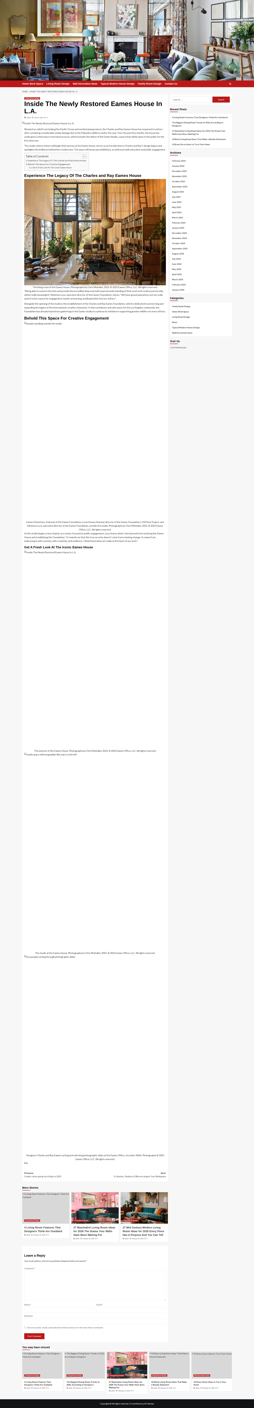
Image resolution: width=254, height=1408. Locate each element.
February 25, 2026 (88, 1238)
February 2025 (179, 223)
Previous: (42, 1175)
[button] (230, 84)
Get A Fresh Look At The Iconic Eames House (52, 167)
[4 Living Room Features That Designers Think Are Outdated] (45, 1208)
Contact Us (171, 83)
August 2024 (178, 253)
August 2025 (178, 192)
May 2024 (176, 269)
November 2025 (179, 176)
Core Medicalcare (178, 347)
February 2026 (179, 161)
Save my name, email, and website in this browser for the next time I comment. (65, 1327)
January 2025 (178, 228)
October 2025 (178, 181)
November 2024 (179, 238)
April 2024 (177, 274)
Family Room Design (149, 83)
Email (99, 1304)
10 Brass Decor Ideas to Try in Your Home (191, 144)
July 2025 (176, 197)
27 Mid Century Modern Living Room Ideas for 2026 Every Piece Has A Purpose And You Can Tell (143, 1231)
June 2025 (177, 202)
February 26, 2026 (39, 1235)
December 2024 (179, 233)
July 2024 (176, 259)
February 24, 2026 (138, 1238)
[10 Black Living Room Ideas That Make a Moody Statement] (169, 1365)
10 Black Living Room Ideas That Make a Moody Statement (199, 139)
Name (27, 1304)
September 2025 (179, 186)
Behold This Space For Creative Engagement (49, 164)
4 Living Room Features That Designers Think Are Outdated (200, 117)
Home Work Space (32, 83)
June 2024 (177, 264)
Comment (29, 1268)
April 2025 (177, 212)
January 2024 (178, 290)
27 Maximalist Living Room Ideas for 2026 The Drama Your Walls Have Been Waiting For (94, 1231)
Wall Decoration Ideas (85, 83)
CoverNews (135, 1403)
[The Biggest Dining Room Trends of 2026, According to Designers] (85, 1365)
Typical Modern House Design (118, 83)
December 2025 (179, 171)
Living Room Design (57, 83)
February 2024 (179, 284)
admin (28, 118)
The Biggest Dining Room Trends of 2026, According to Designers (197, 124)
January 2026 (178, 166)
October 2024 (178, 243)
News (174, 322)
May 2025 (176, 207)
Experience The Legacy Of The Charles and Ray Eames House (57, 160)
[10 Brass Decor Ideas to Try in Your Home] (212, 1365)
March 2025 (177, 217)
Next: (140, 1175)
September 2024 (179, 248)
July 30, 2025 (38, 118)
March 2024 (177, 279)
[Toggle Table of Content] (83, 156)
